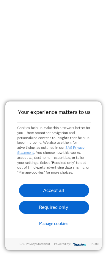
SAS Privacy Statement (35, 244)
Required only (53, 207)
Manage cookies (53, 223)
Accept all (53, 190)
